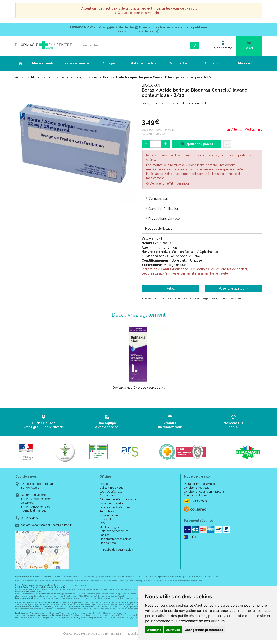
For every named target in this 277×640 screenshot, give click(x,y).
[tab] (202, 198)
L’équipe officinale (111, 491)
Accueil (20, 77)
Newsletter (107, 519)
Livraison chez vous (196, 487)
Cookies (104, 535)
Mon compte (108, 543)
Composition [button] (158, 198)
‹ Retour (170, 288)
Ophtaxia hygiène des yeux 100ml (138, 387)
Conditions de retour (197, 495)
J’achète (141, 379)
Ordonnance (108, 495)
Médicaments (40, 77)
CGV (102, 523)
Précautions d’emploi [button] (164, 219)
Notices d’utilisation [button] (160, 229)
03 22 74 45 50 (30, 517)
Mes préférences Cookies (115, 538)
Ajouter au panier (199, 144)
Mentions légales (110, 527)
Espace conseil (109, 515)
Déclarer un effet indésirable (169, 183)
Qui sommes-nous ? (112, 487)
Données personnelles (114, 531)
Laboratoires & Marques (115, 507)
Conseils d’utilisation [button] (163, 209)
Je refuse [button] (173, 630)
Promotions (107, 511)
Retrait (43, 425)
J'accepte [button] (154, 630)
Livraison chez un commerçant (204, 491)
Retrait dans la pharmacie (200, 483)
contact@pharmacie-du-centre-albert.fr (46, 525)
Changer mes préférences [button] (204, 630)
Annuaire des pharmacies (116, 549)
